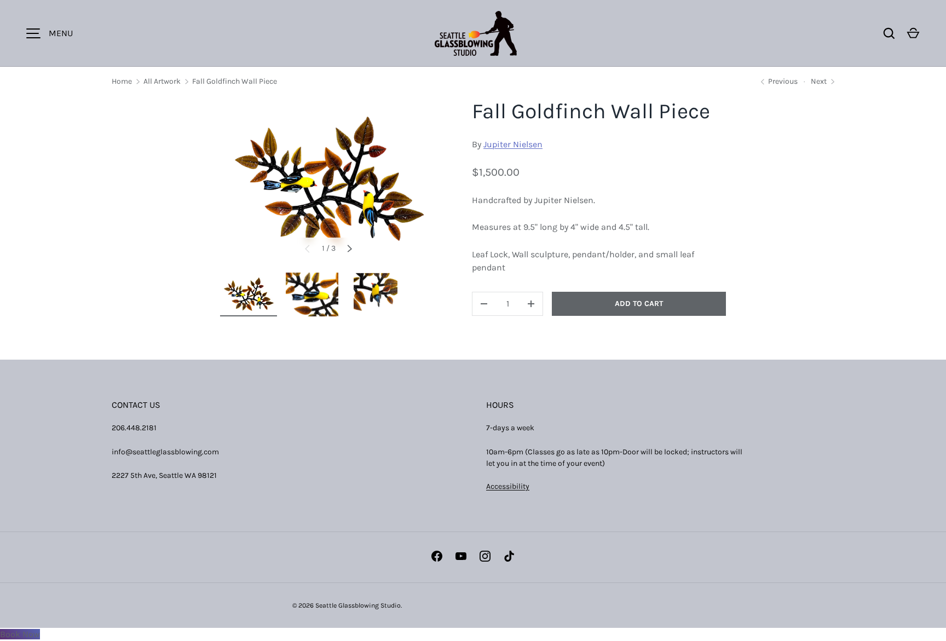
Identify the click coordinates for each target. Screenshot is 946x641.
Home (122, 81)
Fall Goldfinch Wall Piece (234, 81)
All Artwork (162, 81)
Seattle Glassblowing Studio (358, 605)
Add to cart (639, 303)
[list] (328, 182)
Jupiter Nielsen (513, 144)
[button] (913, 33)
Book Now (20, 634)
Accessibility (507, 486)
